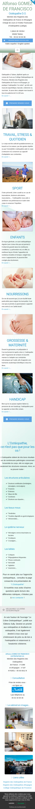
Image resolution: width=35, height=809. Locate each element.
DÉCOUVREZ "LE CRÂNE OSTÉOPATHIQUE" (15, 609)
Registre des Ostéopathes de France (17, 782)
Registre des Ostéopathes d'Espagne (17, 785)
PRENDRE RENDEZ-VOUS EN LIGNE (18, 40)
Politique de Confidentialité (17, 807)
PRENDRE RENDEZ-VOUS (19, 103)
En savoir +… (6, 157)
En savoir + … (6, 96)
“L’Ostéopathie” (17, 584)
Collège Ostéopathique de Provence (17, 788)
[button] (17, 50)
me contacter (17, 598)
